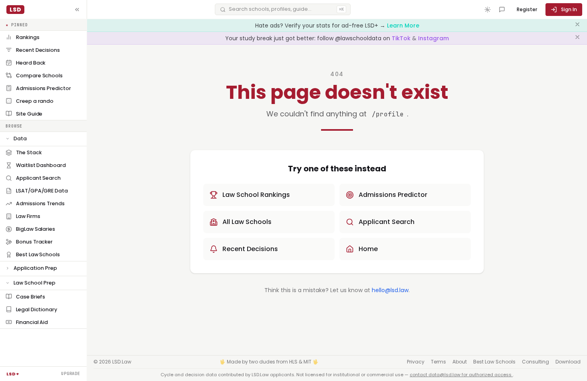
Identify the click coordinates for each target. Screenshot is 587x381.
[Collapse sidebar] (77, 9)
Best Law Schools (494, 362)
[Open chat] (502, 9)
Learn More (403, 25)
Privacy (415, 362)
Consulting (535, 362)
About (459, 362)
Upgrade (70, 373)
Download (568, 362)
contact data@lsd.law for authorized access (461, 374)
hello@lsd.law (390, 290)
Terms (438, 362)
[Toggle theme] (487, 9)
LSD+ (12, 374)
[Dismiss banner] (577, 25)
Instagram (433, 38)
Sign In (569, 9)
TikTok (402, 38)
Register (527, 9)
